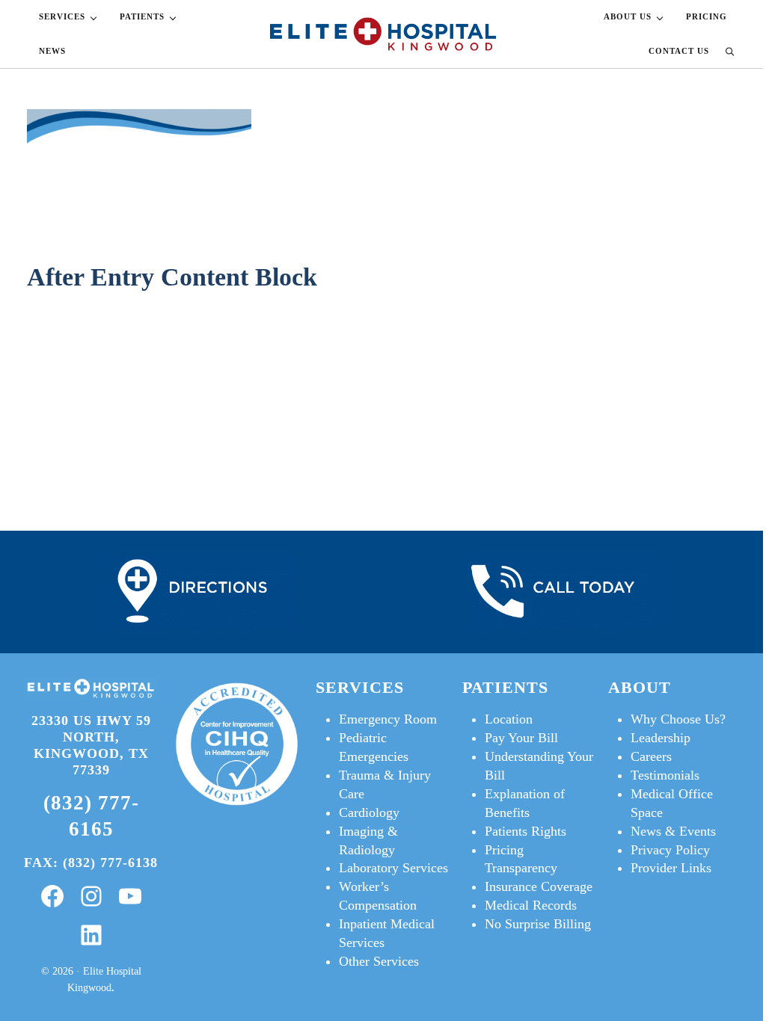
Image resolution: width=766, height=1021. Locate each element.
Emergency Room (388, 719)
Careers (651, 756)
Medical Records (531, 905)
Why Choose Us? (678, 719)
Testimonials (665, 775)
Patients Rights (525, 831)
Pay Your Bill (521, 737)
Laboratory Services (393, 867)
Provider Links (671, 867)
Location (509, 719)
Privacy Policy (670, 849)
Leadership (660, 737)
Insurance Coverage (538, 886)
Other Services (379, 961)
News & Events (673, 831)
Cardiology (369, 812)
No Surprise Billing (538, 923)
